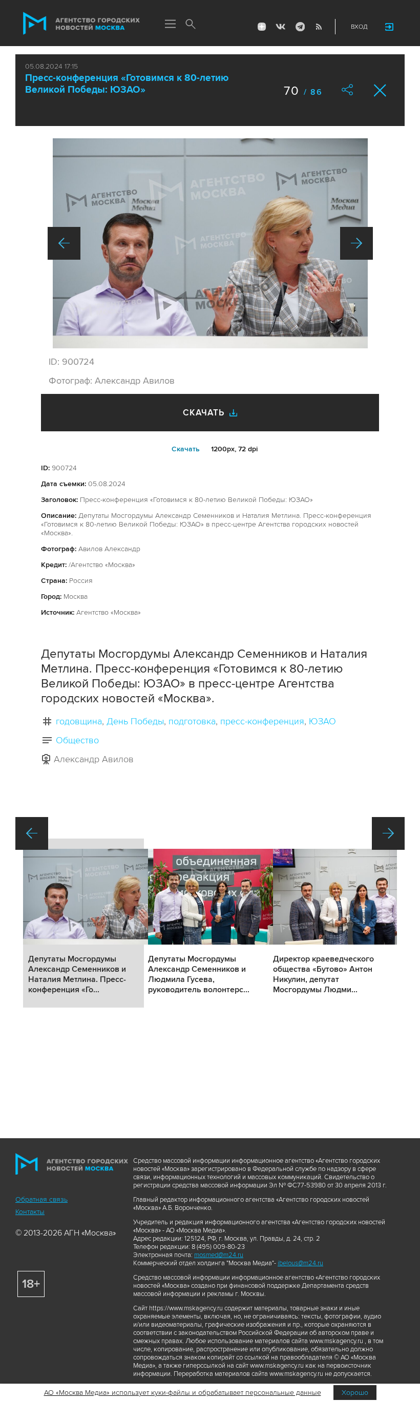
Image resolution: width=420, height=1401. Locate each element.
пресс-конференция (262, 721)
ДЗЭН (261, 26)
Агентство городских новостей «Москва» (81, 23)
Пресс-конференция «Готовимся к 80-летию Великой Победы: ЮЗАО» (126, 84)
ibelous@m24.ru (300, 1263)
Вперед (356, 243)
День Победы (135, 721)
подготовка (192, 721)
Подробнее (83, 923)
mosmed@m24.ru (218, 1255)
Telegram (299, 26)
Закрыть (380, 90)
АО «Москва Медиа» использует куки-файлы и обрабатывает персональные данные (182, 1392)
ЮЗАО (322, 721)
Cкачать (186, 449)
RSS (318, 26)
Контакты (30, 1211)
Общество (77, 740)
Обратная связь (41, 1199)
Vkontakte (280, 26)
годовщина (79, 721)
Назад (64, 243)
